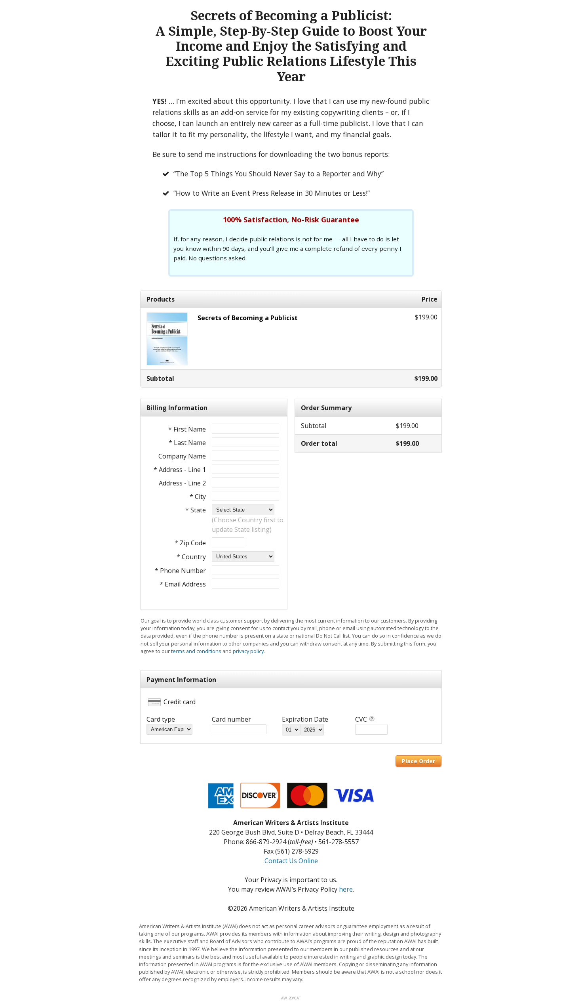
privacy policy (248, 651)
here (346, 889)
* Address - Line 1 (180, 469)
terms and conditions (196, 651)
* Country (191, 556)
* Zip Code (190, 543)
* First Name (187, 429)
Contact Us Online (291, 860)
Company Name (182, 456)
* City (198, 496)
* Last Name (187, 442)
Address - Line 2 (182, 483)
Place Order (418, 761)
